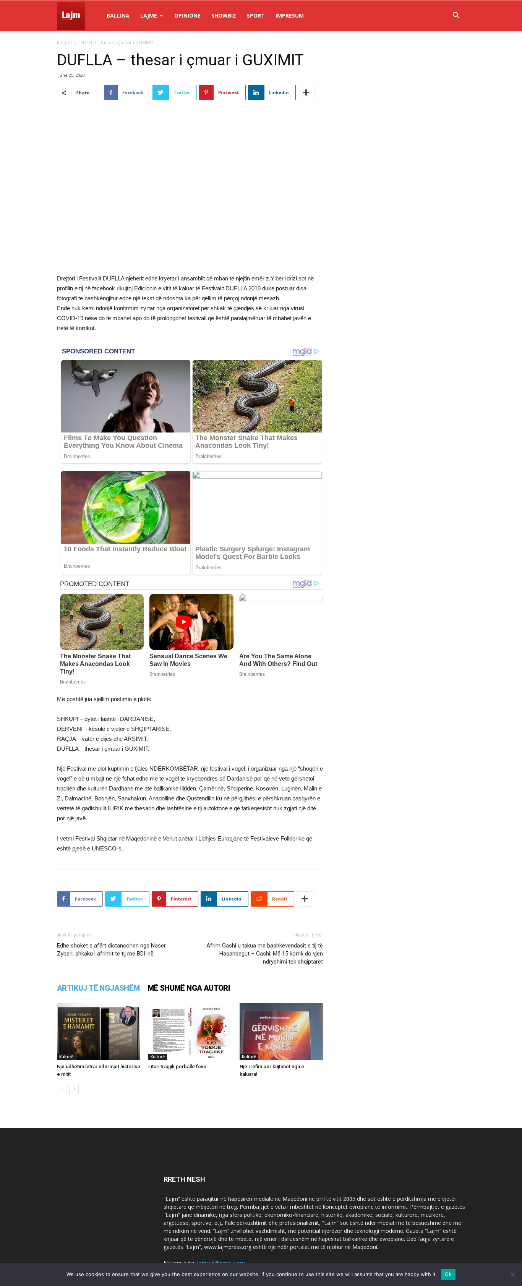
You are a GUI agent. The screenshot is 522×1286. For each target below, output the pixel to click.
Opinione (187, 15)
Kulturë (64, 42)
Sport (256, 15)
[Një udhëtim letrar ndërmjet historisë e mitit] (98, 1031)
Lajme (148, 15)
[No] (512, 1274)
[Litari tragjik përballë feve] (190, 1031)
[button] (456, 16)
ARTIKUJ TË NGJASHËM (98, 988)
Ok (448, 1274)
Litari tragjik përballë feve (177, 1066)
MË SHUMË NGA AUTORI (189, 988)
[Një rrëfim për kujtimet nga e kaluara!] (281, 1031)
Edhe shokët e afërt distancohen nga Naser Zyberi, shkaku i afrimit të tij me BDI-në (111, 949)
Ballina (118, 15)
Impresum (290, 15)
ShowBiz (223, 15)
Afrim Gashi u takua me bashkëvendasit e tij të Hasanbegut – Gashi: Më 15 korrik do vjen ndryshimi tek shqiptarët (264, 953)
